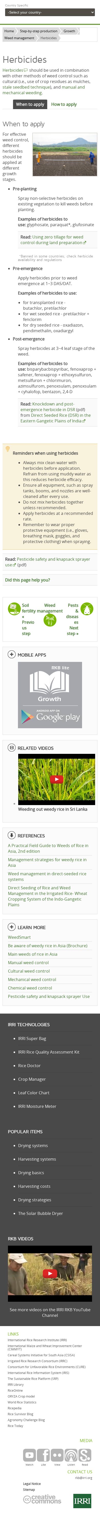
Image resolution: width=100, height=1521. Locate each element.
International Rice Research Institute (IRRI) (37, 1340)
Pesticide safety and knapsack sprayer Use (49, 996)
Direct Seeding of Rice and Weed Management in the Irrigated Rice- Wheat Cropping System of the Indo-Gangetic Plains (47, 896)
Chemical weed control (30, 988)
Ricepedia (15, 1408)
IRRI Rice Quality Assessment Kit (48, 1052)
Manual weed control (28, 962)
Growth (69, 31)
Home (9, 31)
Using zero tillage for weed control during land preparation (52, 239)
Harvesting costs (34, 1186)
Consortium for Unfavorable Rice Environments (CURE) (47, 1367)
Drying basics (31, 1172)
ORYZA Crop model (21, 1396)
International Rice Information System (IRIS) (38, 1373)
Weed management (19, 38)
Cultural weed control (29, 971)
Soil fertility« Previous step (29, 619)
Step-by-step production (38, 31)
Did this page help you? (27, 580)
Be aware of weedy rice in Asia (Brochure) (47, 946)
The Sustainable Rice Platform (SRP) (33, 1379)
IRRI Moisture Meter (37, 1106)
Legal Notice (32, 1484)
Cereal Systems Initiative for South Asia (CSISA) (41, 1355)
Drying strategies (34, 1200)
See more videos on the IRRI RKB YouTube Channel (50, 1312)
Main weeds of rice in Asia (32, 954)
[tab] (30, 104)
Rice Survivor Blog (20, 1414)
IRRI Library (16, 1384)
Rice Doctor (29, 1065)
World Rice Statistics (22, 1402)
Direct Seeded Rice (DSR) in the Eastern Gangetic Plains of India (56, 418)
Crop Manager (32, 1079)
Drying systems (33, 1145)
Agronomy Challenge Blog (26, 1420)
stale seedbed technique (26, 87)
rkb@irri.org (83, 1478)
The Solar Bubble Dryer (40, 1213)
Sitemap (29, 1489)
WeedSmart (19, 937)
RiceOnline (15, 1390)
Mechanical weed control (32, 979)
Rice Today (15, 1426)
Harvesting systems (37, 1159)
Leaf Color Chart (33, 1093)
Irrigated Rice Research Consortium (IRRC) (37, 1361)
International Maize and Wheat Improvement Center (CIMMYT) (45, 1347)
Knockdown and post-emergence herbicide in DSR (48, 406)
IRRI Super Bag (32, 1038)
